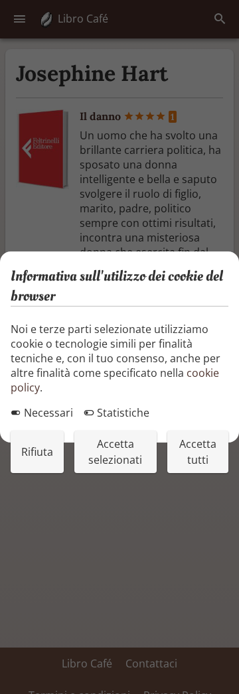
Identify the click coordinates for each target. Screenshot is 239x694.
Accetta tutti (197, 452)
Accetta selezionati (115, 452)
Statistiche (121, 412)
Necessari (47, 412)
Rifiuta (37, 452)
